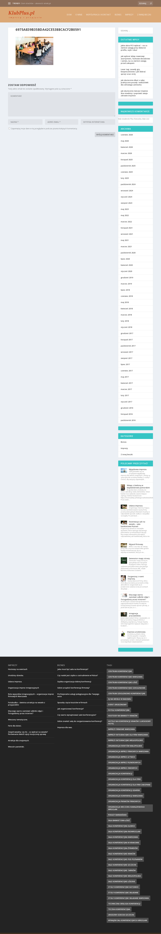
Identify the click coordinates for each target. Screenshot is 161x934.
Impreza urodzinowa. (136, 632)
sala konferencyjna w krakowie (123, 842)
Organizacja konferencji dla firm (124, 779)
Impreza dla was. (64, 727)
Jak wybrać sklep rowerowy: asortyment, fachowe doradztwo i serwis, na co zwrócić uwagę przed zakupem (135, 59)
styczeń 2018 (126, 327)
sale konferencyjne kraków (121, 853)
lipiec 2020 (125, 259)
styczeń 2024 (126, 197)
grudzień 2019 (127, 277)
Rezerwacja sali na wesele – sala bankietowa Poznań (133, 524)
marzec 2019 (126, 284)
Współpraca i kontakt (98, 15)
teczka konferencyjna (119, 909)
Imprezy (129, 15)
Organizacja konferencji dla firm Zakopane (129, 784)
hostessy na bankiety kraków (122, 715)
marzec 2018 (126, 315)
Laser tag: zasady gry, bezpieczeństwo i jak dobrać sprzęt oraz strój (133, 71)
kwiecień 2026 (127, 147)
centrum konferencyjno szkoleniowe (126, 688)
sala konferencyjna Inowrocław (124, 831)
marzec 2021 (126, 246)
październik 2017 (128, 346)
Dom (69, 15)
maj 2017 (125, 377)
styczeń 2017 (126, 402)
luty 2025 (125, 178)
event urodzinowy (117, 704)
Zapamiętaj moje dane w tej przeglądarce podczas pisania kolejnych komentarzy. (44, 128)
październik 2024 (128, 184)
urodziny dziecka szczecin (121, 915)
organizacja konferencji (120, 773)
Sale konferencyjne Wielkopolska (124, 876)
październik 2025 (128, 166)
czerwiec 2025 (127, 172)
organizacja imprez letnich (121, 757)
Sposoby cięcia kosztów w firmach (72, 702)
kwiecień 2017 (127, 383)
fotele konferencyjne (119, 710)
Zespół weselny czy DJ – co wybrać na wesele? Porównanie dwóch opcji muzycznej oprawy (28, 733)
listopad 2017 (127, 339)
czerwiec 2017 (127, 370)
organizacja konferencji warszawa (125, 796)
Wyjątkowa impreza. (138, 469)
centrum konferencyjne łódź (122, 682)
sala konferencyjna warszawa (123, 837)
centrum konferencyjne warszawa (125, 677)
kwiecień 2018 (127, 308)
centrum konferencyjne (120, 671)
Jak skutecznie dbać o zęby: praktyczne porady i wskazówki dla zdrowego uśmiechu (134, 82)
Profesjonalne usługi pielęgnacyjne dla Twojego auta (78, 695)
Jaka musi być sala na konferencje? (72, 669)
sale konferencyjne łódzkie (121, 881)
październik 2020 (128, 252)
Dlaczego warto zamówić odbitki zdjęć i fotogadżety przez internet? (135, 597)
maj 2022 (125, 215)
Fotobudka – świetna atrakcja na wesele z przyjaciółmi (26, 703)
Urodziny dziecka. (16, 675)
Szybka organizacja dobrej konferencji (74, 681)
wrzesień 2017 (127, 352)
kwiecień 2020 (127, 265)
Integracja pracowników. (135, 614)
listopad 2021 (127, 228)
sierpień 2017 (126, 358)
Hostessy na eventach (17, 669)
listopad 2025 (127, 159)
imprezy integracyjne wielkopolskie (125, 740)
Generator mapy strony (139, 558)
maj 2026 (125, 141)
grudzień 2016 (127, 408)
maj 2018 (125, 302)
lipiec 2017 (125, 364)
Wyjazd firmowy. (136, 544)
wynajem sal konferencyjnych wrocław (127, 920)
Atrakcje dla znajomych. (18, 740)
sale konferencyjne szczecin (122, 865)
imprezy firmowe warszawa (121, 729)
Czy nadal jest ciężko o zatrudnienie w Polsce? (77, 675)
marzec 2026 (126, 153)
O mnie (78, 15)
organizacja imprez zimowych (122, 768)
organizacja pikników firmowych (124, 801)
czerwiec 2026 (127, 135)
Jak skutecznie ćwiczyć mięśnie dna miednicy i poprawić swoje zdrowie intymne (134, 93)
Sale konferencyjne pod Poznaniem (125, 859)
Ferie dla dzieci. (15, 726)
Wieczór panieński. (16, 746)
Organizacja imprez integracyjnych (35, 3)
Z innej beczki (144, 15)
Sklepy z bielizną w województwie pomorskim (138, 486)
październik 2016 (128, 420)
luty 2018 (125, 321)
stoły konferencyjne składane (123, 892)
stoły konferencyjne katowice (123, 887)
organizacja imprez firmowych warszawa (128, 751)
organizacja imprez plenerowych (124, 762)
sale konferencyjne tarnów (122, 870)
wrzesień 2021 (127, 234)
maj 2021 (125, 240)
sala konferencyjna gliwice (121, 826)
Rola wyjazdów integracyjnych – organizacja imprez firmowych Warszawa (31, 695)
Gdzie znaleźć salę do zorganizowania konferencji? (79, 721)
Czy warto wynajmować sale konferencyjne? (76, 715)
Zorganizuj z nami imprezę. (136, 577)
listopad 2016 (127, 414)
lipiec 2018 (125, 290)
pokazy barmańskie (117, 815)
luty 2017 (125, 395)
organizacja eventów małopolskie (125, 746)
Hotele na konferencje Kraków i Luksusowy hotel (129, 722)
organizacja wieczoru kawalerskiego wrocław (126, 808)
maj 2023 (125, 209)
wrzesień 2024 (127, 190)
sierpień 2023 (126, 203)
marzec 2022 (126, 221)
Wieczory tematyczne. (18, 719)
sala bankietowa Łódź (119, 820)
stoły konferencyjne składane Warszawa (128, 898)
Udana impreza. (136, 505)
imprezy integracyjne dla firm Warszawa (128, 734)
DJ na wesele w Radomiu (119, 699)
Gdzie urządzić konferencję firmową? (73, 688)
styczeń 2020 (126, 271)
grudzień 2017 (127, 333)
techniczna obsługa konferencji (124, 903)
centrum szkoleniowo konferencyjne (126, 693)
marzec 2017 (126, 389)
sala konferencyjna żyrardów (123, 848)
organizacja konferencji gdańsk (124, 790)
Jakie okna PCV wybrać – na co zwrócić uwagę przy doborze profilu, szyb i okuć (134, 47)
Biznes (118, 15)
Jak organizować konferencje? (70, 709)
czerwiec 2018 (127, 296)
